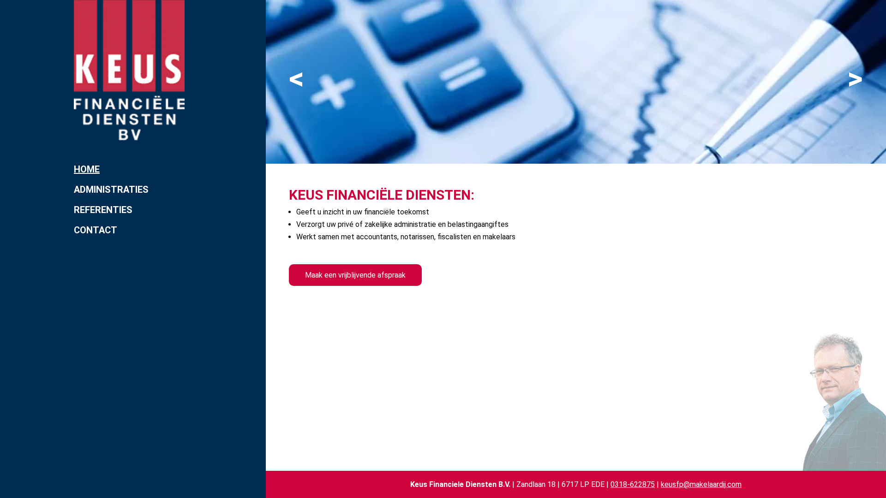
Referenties (103, 209)
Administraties (111, 189)
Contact (95, 230)
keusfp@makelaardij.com (701, 484)
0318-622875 (633, 484)
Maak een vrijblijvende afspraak (355, 275)
